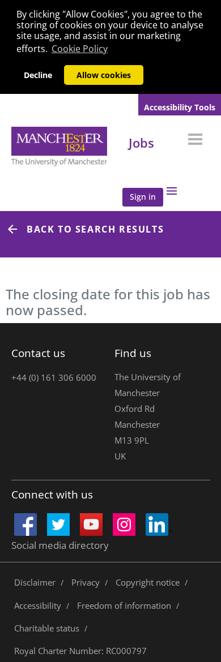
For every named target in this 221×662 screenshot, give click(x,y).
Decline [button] (38, 75)
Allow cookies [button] (103, 75)
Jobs (141, 142)
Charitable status (46, 628)
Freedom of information (124, 605)
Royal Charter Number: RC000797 (80, 650)
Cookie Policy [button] (80, 48)
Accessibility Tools (179, 107)
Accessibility (37, 605)
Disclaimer (35, 582)
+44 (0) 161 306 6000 (53, 377)
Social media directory (60, 545)
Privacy (85, 582)
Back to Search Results (95, 229)
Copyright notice (148, 582)
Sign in (143, 196)
